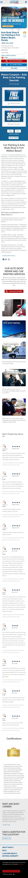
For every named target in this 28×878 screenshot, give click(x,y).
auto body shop (17, 155)
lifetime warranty (16, 172)
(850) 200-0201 (7, 43)
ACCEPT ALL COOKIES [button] (7, 874)
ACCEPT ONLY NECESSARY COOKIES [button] (11, 871)
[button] (14, 53)
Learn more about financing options (16, 58)
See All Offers (13, 137)
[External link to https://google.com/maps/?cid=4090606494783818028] (6, 259)
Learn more (21, 864)
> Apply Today (6, 825)
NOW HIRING (14, 68)
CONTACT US (6, 838)
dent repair (18, 181)
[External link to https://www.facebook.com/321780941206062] (3, 259)
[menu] (1, 2)
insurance (3, 176)
